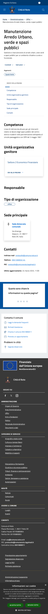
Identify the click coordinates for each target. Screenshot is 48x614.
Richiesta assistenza (13, 566)
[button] (24, 610)
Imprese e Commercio (13, 445)
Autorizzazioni (10, 482)
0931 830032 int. (18, 260)
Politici (7, 420)
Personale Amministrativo (15, 424)
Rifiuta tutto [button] (33, 605)
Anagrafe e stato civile (13, 438)
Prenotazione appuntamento (16, 555)
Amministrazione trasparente (16, 577)
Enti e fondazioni (11, 417)
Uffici (28, 19)
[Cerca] (43, 10)
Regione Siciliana (9, 2)
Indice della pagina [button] (14, 83)
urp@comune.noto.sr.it (15, 539)
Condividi (8, 65)
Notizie (7, 493)
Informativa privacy (12, 580)
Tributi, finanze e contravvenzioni (17, 471)
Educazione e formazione (14, 464)
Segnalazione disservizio (14, 559)
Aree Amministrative (13, 409)
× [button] (45, 585)
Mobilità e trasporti (12, 453)
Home (5, 19)
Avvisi (7, 500)
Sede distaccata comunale (19, 225)
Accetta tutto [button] (15, 605)
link (24, 600)
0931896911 (20, 545)
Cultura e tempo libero (13, 442)
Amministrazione (16, 19)
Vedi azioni (19, 65)
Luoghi (7, 510)
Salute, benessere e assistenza (16, 478)
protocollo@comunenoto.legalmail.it (22, 264)
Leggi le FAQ (10, 562)
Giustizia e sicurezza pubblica (16, 467)
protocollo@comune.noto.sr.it (27, 255)
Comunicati (9, 496)
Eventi (7, 513)
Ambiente (9, 474)
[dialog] (24, 598)
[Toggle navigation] (4, 9)
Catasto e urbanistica (13, 449)
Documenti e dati (11, 427)
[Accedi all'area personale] (39, 3)
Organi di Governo (12, 406)
